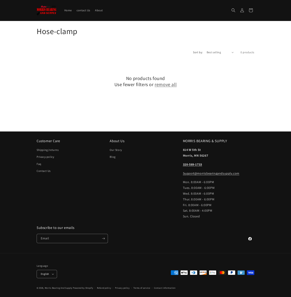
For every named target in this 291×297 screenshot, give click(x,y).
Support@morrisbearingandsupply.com (211, 173)
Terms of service (141, 288)
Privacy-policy (45, 157)
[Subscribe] (103, 238)
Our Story (116, 150)
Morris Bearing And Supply (58, 288)
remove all (166, 84)
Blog (112, 157)
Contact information (164, 288)
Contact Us (44, 171)
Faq (39, 164)
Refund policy (104, 288)
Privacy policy (122, 288)
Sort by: (198, 52)
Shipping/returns (48, 150)
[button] (233, 10)
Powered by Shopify (83, 288)
